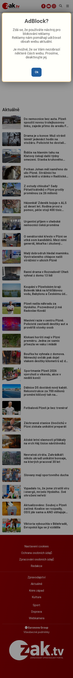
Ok (36, 72)
